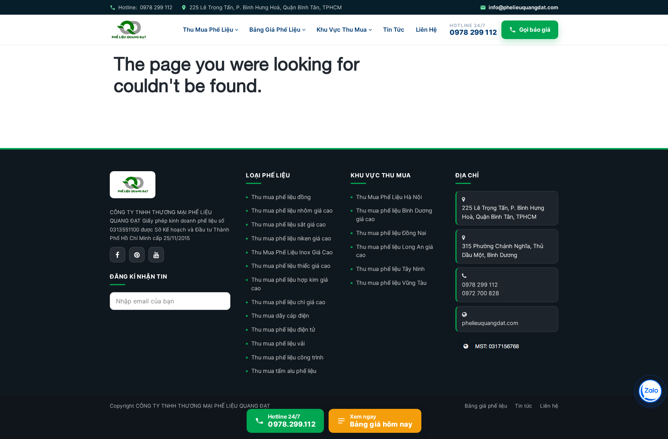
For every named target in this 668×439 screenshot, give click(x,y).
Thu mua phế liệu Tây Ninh (390, 268)
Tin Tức (393, 29)
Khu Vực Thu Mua (342, 29)
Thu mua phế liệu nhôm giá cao (292, 210)
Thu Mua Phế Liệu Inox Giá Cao (292, 252)
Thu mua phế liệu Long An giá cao (394, 251)
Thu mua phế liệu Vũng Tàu (391, 282)
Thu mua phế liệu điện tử (283, 329)
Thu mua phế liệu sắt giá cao (288, 224)
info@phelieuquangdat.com (523, 7)
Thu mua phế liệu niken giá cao (291, 238)
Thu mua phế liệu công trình (287, 357)
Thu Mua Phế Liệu (208, 29)
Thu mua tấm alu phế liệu (283, 371)
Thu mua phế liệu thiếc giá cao (291, 265)
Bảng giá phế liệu (486, 406)
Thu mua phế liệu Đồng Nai (391, 233)
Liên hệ (549, 406)
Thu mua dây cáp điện (280, 315)
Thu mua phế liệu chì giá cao (288, 302)
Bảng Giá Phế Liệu (274, 29)
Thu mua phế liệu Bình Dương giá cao (394, 215)
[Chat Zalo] (650, 391)
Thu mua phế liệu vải (278, 343)
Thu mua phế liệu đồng (281, 197)
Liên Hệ (426, 29)
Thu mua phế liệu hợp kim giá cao (289, 284)
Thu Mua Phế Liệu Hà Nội (389, 197)
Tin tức (523, 406)
